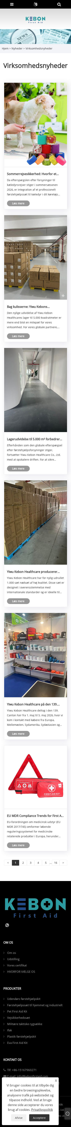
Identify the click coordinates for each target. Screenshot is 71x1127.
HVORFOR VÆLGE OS (21, 971)
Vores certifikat (17, 965)
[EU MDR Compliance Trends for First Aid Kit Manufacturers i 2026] (35, 777)
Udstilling (13, 959)
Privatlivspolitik (42, 1110)
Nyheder (17, 48)
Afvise (19, 1118)
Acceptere (39, 1118)
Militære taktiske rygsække (24, 1024)
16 (55, 862)
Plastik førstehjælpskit (21, 1036)
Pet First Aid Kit (17, 1011)
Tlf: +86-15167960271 (22, 1070)
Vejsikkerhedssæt (18, 1018)
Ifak (9, 1030)
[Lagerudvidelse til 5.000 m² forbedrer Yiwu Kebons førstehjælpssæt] (35, 390)
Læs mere (18, 203)
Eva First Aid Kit (17, 1043)
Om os (11, 953)
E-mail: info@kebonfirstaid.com (27, 1076)
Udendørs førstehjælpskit (23, 999)
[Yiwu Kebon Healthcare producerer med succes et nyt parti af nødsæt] (35, 522)
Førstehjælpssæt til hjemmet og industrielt (34, 1005)
